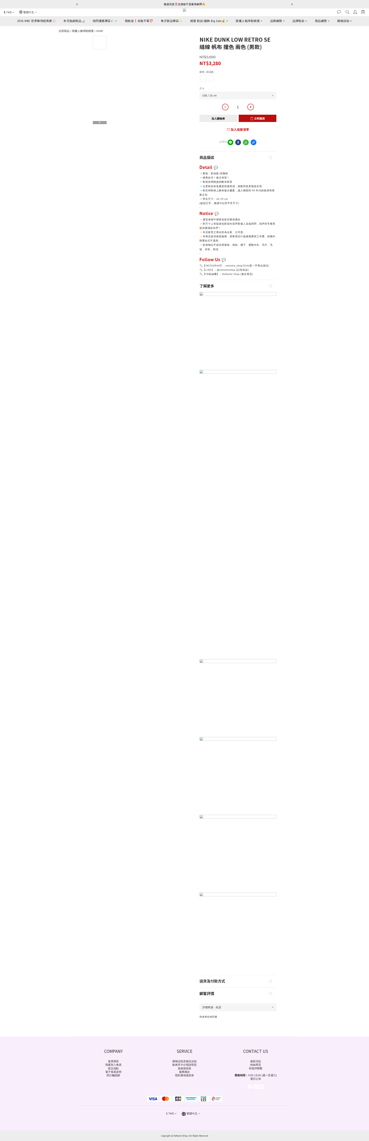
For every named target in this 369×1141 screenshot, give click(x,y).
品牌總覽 (276, 21)
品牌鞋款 (298, 21)
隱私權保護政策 (184, 1075)
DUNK (99, 31)
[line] (230, 142)
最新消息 (255, 1061)
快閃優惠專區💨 (104, 21)
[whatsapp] (246, 142)
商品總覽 (321, 21)
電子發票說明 (113, 1072)
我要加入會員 (113, 1064)
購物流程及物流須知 (184, 1061)
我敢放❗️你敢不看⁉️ (139, 21)
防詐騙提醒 (113, 1075)
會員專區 (113, 1061)
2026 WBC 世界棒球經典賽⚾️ (36, 21)
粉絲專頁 (255, 1064)
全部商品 (64, 31)
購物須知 (343, 21)
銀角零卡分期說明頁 (184, 1064)
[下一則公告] (292, 4)
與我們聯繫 (255, 1068)
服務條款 (184, 1072)
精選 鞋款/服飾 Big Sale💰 (207, 21)
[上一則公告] (77, 4)
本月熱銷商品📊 (74, 21)
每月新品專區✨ (172, 21)
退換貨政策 (184, 1068)
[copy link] (253, 142)
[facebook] (238, 142)
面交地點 (113, 1068)
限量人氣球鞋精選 (248, 21)
